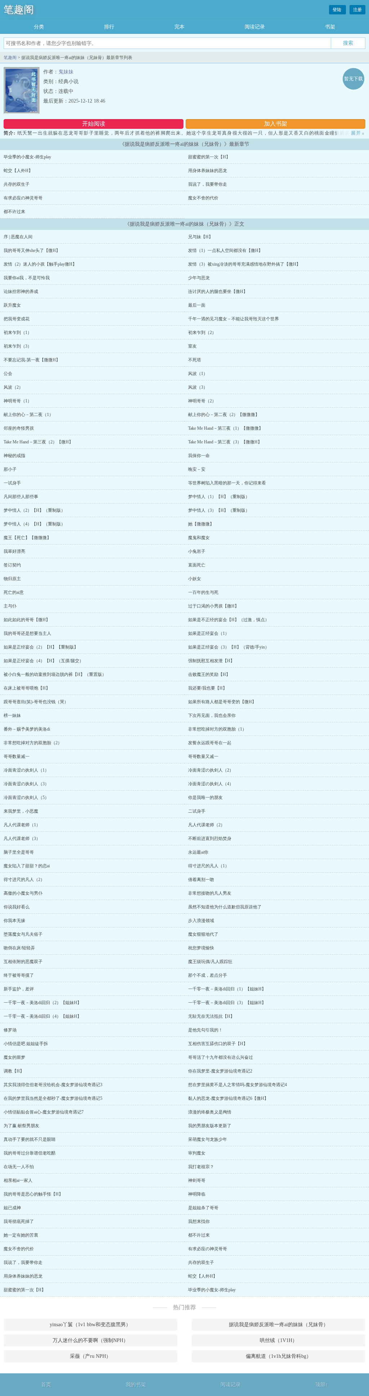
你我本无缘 (14, 920)
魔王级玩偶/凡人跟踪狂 (210, 961)
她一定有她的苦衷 (21, 1235)
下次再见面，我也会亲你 (212, 715)
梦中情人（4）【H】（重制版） (34, 524)
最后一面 (196, 305)
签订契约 (12, 565)
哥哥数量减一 (17, 756)
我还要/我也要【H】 (207, 688)
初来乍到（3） (18, 346)
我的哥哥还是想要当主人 (27, 633)
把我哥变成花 (17, 318)
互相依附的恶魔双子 (23, 961)
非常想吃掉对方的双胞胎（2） (33, 742)
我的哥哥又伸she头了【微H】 (32, 250)
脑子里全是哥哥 (19, 852)
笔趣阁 (19, 9)
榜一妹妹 (12, 715)
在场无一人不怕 (19, 1166)
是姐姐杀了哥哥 (203, 1207)
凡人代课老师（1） (22, 824)
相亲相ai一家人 (18, 1180)
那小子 (10, 469)
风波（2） (13, 387)
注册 (357, 9)
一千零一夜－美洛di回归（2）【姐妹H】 (42, 1002)
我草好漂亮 (14, 551)
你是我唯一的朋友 (205, 797)
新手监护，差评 (19, 988)
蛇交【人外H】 (18, 170)
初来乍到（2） (202, 332)
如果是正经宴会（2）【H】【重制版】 (41, 647)
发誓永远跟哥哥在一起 (209, 742)
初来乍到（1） (18, 332)
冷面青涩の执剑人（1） (26, 770)
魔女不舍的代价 (203, 197)
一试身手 (12, 482)
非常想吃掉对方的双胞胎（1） (217, 729)
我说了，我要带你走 (207, 184)
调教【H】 (14, 1071)
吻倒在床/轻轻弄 (19, 947)
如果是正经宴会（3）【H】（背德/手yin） (228, 647)
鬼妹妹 (66, 71)
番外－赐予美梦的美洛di (27, 729)
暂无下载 (353, 78)
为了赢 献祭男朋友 (21, 1125)
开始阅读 (93, 124)
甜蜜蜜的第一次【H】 (209, 156)
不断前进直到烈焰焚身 (209, 838)
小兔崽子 (196, 551)
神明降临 (196, 1194)
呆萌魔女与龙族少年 (207, 1139)
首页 (46, 1384)
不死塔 (194, 359)
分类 (39, 27)
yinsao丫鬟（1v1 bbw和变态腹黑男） (90, 1324)
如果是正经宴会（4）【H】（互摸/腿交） (44, 660)
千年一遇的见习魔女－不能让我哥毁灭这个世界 (233, 318)
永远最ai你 (198, 852)
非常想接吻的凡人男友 (209, 893)
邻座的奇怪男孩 (19, 428)
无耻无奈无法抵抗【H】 (211, 1016)
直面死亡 (196, 565)
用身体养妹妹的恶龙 (207, 170)
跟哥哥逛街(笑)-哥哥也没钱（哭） (36, 701)
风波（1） (198, 373)
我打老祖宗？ (201, 1166)
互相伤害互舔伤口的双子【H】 (218, 1043)
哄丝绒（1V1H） (278, 1340)
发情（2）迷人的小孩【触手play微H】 (40, 264)
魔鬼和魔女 (199, 537)
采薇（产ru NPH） (90, 1356)
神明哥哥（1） (18, 400)
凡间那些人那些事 (21, 496)
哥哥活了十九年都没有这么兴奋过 (220, 1057)
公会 (8, 373)
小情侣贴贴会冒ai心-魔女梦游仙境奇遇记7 (44, 1112)
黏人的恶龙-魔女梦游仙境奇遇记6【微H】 (228, 1098)
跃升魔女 (12, 305)
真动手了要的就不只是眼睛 (29, 1139)
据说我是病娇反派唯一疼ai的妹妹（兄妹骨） (278, 1324)
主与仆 (10, 606)
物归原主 (12, 578)
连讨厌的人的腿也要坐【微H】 (218, 291)
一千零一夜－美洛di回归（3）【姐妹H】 (227, 1002)
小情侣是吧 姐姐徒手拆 (26, 1043)
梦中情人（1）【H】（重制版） (219, 496)
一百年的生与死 (203, 592)
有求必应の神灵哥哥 (23, 197)
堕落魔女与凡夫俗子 (23, 934)
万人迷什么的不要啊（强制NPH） (90, 1340)
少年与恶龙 (199, 277)
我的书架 (136, 1384)
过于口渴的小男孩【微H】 (213, 606)
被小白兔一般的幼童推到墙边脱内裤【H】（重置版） (55, 674)
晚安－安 (196, 469)
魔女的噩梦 (14, 1057)
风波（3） (198, 387)
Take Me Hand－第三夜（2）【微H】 (38, 441)
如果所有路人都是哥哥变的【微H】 (222, 701)
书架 (330, 27)
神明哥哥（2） (202, 400)
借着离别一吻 (201, 879)
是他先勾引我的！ (205, 1030)
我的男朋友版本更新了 (209, 1125)
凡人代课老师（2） (206, 824)
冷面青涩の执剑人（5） (26, 797)
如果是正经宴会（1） (208, 633)
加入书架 (275, 124)
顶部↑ (321, 1384)
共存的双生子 (17, 184)
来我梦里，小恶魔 (21, 811)
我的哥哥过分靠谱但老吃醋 (29, 1153)
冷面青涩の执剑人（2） (211, 770)
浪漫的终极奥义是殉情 (209, 1112)
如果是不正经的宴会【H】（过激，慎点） (228, 619)
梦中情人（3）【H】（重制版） (219, 510)
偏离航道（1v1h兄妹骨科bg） (278, 1356)
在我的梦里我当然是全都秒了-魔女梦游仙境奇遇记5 (53, 1098)
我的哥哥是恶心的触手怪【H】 (33, 1194)
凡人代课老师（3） (22, 838)
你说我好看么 (17, 906)
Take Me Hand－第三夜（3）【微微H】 (225, 441)
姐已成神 (12, 1207)
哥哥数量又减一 (203, 756)
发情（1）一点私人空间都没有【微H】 (225, 250)
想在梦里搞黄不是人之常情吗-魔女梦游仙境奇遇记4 (237, 1084)
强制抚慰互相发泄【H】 (211, 660)
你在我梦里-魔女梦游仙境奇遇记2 (220, 1071)
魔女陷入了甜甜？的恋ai (27, 865)
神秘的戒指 (14, 455)
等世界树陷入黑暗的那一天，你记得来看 (227, 482)
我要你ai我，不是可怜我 (27, 277)
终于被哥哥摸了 (19, 975)
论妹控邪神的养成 (21, 291)
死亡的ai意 (14, 592)
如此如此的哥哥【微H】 (27, 619)
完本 (179, 27)
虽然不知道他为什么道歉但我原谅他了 (225, 906)
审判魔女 (196, 1153)
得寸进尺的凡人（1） (208, 865)
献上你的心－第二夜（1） (28, 414)
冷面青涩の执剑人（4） (211, 783)
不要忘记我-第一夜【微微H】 (32, 359)
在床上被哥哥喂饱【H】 (27, 688)
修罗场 (10, 1030)
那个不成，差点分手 (207, 975)
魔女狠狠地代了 (203, 934)
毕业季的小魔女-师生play (27, 156)
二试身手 (196, 811)
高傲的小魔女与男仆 (23, 893)
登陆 (337, 9)
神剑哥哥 (196, 1180)
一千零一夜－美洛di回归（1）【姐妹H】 (227, 988)
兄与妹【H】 (200, 236)
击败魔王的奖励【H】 (209, 674)
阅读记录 (255, 27)
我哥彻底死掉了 (19, 1221)
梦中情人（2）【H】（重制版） (34, 510)
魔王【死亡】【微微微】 (27, 537)
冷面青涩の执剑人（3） (26, 783)
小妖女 (194, 578)
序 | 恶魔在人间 (18, 236)
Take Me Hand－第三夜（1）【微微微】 (225, 428)
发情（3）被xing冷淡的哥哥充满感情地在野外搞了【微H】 (244, 264)
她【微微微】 (201, 524)
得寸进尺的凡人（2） (24, 879)
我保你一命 (199, 455)
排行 (109, 27)
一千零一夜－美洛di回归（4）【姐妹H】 (42, 1016)
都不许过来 (14, 211)
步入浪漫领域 (201, 920)
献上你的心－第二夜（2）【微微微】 (223, 414)
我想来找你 (199, 1221)
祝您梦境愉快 (201, 947)
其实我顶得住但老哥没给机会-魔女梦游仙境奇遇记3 (53, 1084)
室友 (192, 346)
